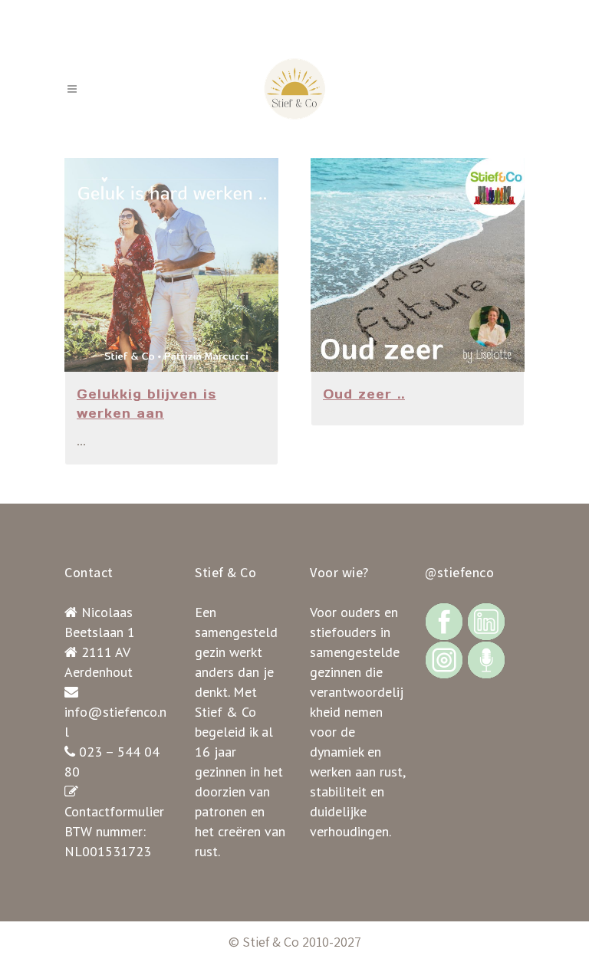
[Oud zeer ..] (418, 265)
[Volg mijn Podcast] (486, 659)
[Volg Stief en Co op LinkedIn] (486, 620)
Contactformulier (114, 811)
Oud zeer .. (364, 394)
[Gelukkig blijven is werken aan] (171, 265)
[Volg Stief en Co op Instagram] (444, 659)
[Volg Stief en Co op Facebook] (444, 620)
